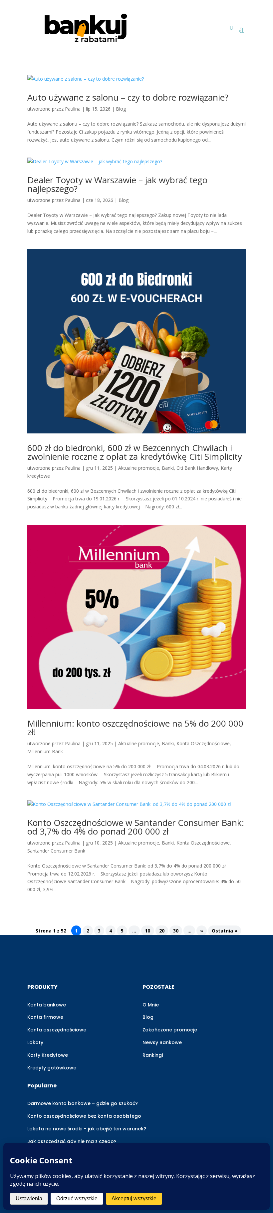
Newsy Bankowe (162, 1042)
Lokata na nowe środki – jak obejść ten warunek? (86, 1128)
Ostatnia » (224, 930)
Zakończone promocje (169, 1029)
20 (161, 930)
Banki (168, 468)
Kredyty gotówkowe (51, 1067)
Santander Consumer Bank (56, 851)
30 (175, 930)
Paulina (73, 109)
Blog (121, 109)
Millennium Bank (45, 751)
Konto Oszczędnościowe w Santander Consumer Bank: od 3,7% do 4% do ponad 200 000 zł (135, 827)
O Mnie (150, 1004)
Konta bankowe (46, 1004)
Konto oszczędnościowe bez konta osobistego (84, 1116)
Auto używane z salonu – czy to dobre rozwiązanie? (127, 97)
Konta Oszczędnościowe (203, 743)
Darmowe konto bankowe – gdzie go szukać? (82, 1103)
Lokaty (35, 1042)
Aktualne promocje (138, 468)
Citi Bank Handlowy (197, 468)
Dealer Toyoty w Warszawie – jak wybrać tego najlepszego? (117, 184)
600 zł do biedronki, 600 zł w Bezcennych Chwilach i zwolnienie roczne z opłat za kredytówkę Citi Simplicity (134, 452)
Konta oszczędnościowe (56, 1029)
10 (147, 930)
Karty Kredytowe (47, 1055)
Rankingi (152, 1055)
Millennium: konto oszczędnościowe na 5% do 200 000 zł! (135, 727)
